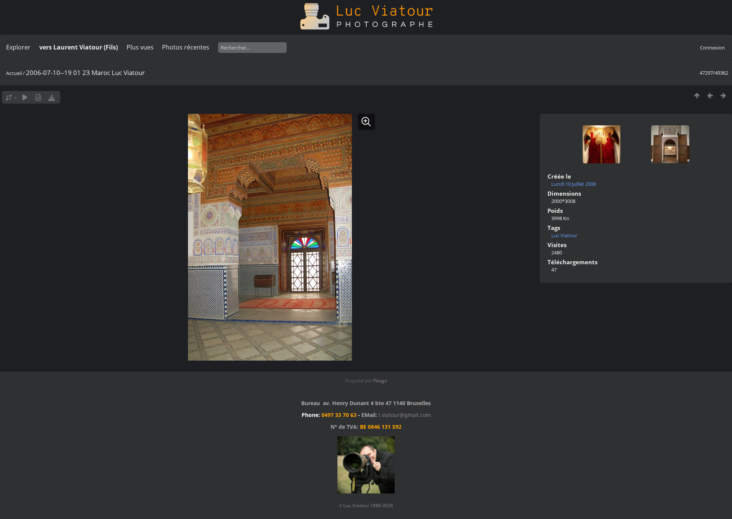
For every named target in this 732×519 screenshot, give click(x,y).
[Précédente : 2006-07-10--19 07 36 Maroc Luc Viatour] (710, 95)
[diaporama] (25, 97)
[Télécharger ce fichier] (51, 97)
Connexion (712, 47)
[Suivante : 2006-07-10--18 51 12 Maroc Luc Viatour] (723, 95)
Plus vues (140, 47)
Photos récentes (185, 47)
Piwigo (380, 380)
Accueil (14, 73)
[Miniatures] (696, 95)
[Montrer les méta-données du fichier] (38, 97)
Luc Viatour (564, 235)
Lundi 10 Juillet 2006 (573, 183)
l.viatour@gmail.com (405, 414)
